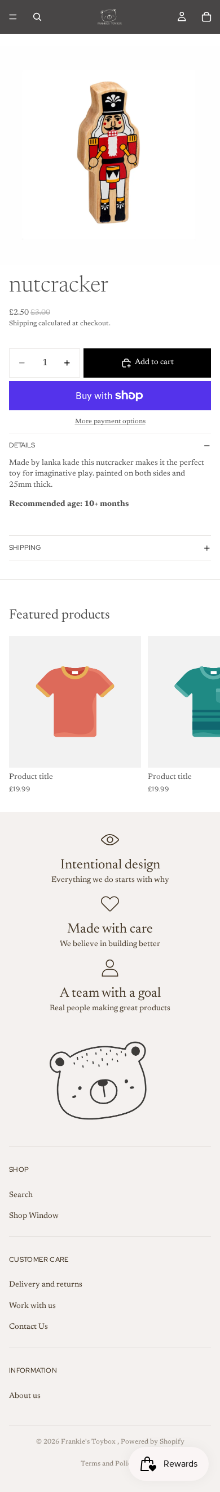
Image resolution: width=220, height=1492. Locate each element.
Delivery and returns (45, 1285)
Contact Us (28, 1327)
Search (21, 1195)
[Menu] (13, 17)
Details (22, 445)
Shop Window (34, 1216)
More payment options (110, 421)
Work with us (32, 1306)
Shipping (25, 547)
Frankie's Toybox (89, 1442)
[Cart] (206, 17)
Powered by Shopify (152, 1442)
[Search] (37, 17)
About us (25, 1396)
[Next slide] (198, 714)
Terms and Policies (110, 1463)
